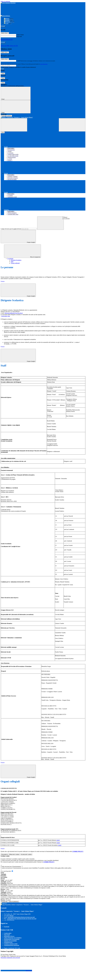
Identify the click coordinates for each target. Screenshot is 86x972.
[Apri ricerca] (72, 125)
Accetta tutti (26, 854)
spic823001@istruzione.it (21, 917)
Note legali (7, 934)
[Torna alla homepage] (43, 117)
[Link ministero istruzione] (8, 3)
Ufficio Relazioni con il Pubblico (13, 937)
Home (65, 217)
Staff (12, 261)
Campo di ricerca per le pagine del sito (11, 229)
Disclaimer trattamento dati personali (10, 957)
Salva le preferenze (13, 901)
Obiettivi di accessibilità (10, 940)
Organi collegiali (15, 263)
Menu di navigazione (35, 257)
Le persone (10, 258)
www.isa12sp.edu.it (6, 871)
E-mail (18, 60)
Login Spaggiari (43, 64)
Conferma (9, 115)
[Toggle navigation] (14, 125)
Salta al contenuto (5, 1)
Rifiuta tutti (14, 854)
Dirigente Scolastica (16, 260)
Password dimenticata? (7, 39)
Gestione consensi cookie (10, 943)
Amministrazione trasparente (11, 945)
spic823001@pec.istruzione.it (21, 918)
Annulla (3, 115)
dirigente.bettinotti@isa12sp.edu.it (14, 313)
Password (19, 36)
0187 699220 (9, 915)
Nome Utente (20, 34)
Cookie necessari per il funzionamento (11, 866)
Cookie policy (8, 933)
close (2, 132)
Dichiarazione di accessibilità (11, 939)
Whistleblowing (8, 942)
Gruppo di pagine (31, 242)
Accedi (3, 26)
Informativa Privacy (9, 936)
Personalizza (4, 854)
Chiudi (2, 73)
